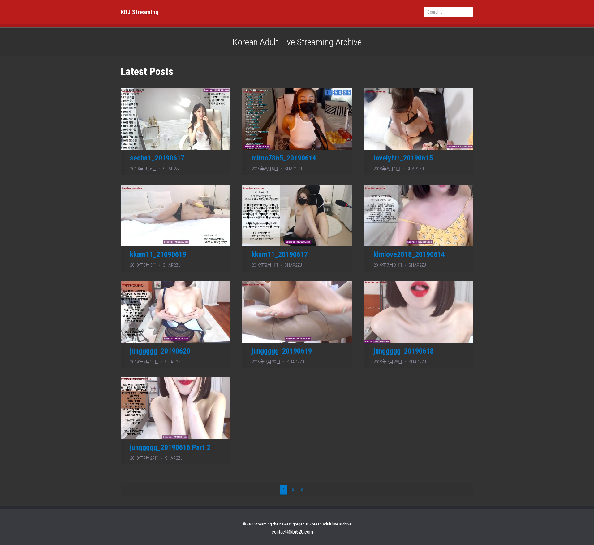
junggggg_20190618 (403, 351)
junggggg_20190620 (160, 351)
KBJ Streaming (139, 12)
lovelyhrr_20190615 (403, 158)
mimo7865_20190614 (284, 158)
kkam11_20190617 (280, 254)
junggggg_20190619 (282, 351)
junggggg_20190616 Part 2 (170, 447)
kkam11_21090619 (158, 254)
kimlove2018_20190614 (409, 254)
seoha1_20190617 (157, 158)
